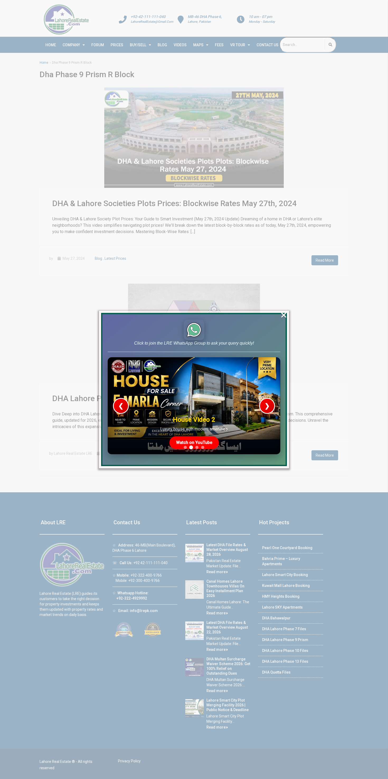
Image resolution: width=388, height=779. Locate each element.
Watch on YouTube (194, 442)
